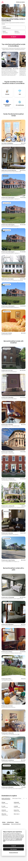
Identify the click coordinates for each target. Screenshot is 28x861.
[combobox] (13, 28)
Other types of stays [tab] (16, 798)
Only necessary (13, 849)
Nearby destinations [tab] (6, 798)
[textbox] (7, 33)
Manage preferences (13, 852)
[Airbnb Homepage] (3, 2)
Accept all (13, 845)
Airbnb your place (20, 2)
